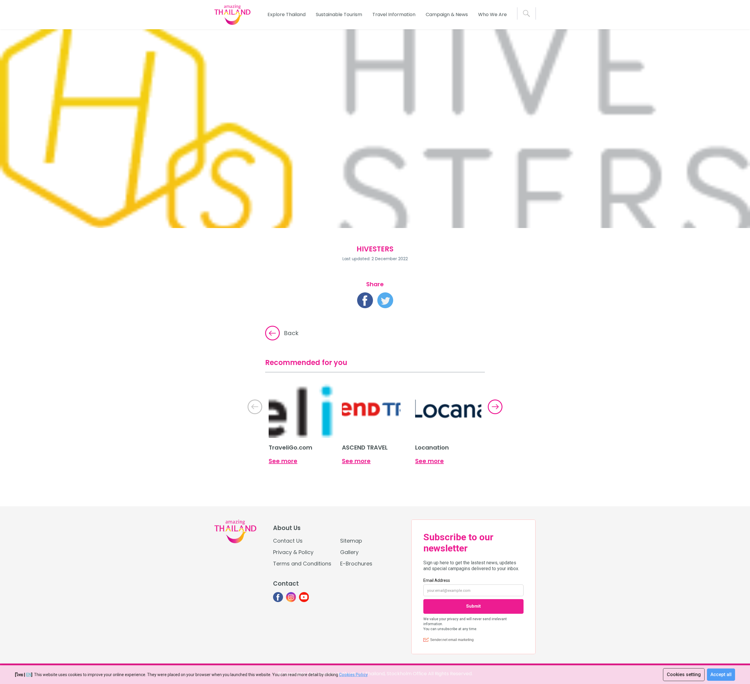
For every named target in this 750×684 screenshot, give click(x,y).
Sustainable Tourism (339, 14)
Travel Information (393, 14)
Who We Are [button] (492, 14)
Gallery (349, 552)
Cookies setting (684, 674)
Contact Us (288, 540)
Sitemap (351, 540)
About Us (287, 528)
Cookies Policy (353, 674)
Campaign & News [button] (447, 14)
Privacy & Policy (293, 552)
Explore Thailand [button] (286, 14)
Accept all (721, 674)
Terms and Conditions (302, 563)
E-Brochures (356, 563)
